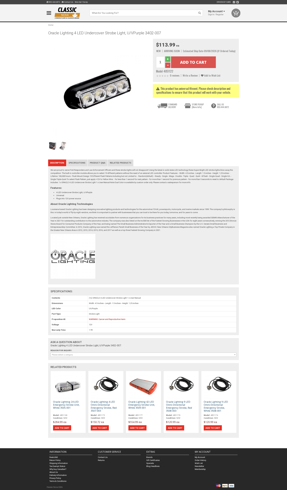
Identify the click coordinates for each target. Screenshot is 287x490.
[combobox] (143, 355)
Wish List (199, 463)
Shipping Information (58, 463)
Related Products (120, 162)
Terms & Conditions (57, 481)
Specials (150, 463)
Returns (101, 460)
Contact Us (68, 2)
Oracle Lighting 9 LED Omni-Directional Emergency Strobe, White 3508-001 (216, 406)
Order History (200, 460)
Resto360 (53, 457)
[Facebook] (234, 2)
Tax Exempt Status (57, 466)
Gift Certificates (153, 460)
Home (50, 25)
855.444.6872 (54, 2)
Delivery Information (58, 475)
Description (57, 162)
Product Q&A (97, 162)
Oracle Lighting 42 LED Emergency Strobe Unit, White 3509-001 (141, 404)
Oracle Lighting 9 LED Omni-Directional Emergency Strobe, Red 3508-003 (179, 406)
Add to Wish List (212, 75)
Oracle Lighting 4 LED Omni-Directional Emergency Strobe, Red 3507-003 (104, 406)
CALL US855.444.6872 (223, 106)
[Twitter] (237, 2)
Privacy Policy (55, 478)
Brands (149, 457)
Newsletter (199, 466)
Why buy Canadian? (57, 469)
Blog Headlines (152, 466)
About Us (53, 472)
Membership (200, 469)
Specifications (77, 162)
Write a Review (190, 75)
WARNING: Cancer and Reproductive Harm (107, 319)
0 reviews (174, 75)
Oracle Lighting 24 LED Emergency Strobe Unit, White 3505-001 (66, 404)
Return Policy (55, 460)
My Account (200, 457)
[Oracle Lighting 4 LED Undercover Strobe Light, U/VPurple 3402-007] (99, 89)
